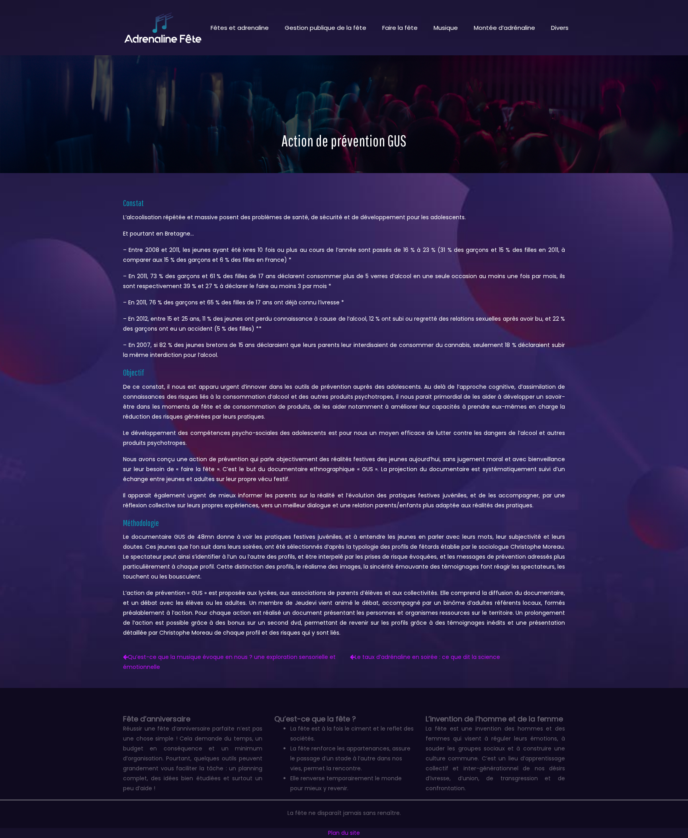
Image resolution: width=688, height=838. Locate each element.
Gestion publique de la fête (325, 27)
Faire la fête (400, 27)
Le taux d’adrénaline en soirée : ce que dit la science (427, 657)
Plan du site (344, 833)
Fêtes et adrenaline (240, 27)
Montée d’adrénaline (504, 27)
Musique (446, 27)
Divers (560, 27)
